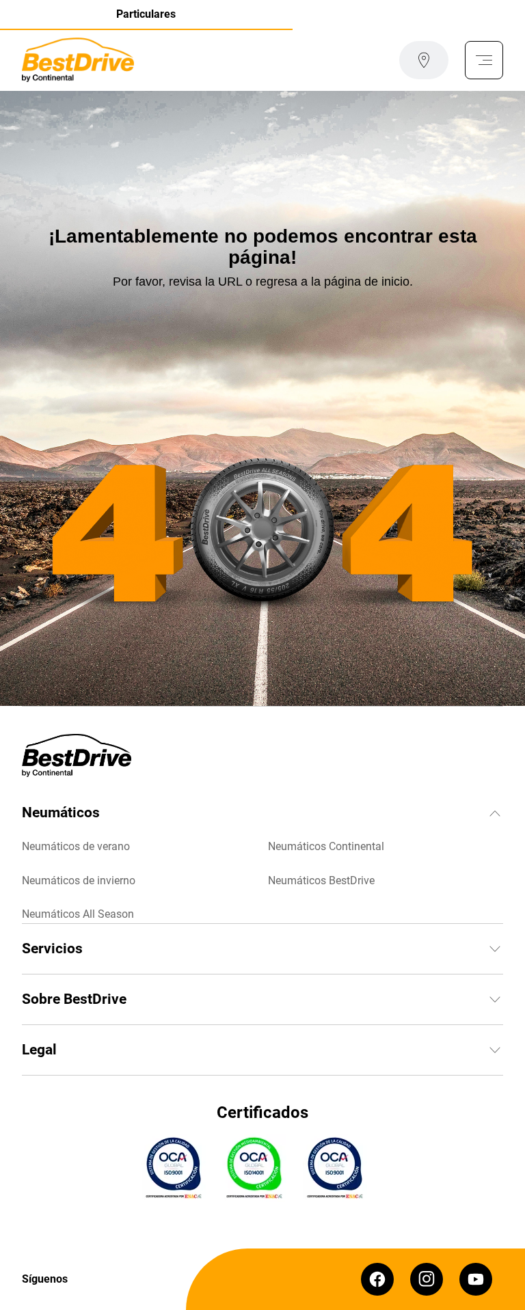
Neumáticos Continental (326, 846)
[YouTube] (475, 1279)
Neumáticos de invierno (78, 880)
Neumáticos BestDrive (321, 880)
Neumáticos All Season (78, 914)
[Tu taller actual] (423, 60)
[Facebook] (377, 1279)
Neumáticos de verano (76, 846)
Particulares (146, 14)
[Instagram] (426, 1279)
